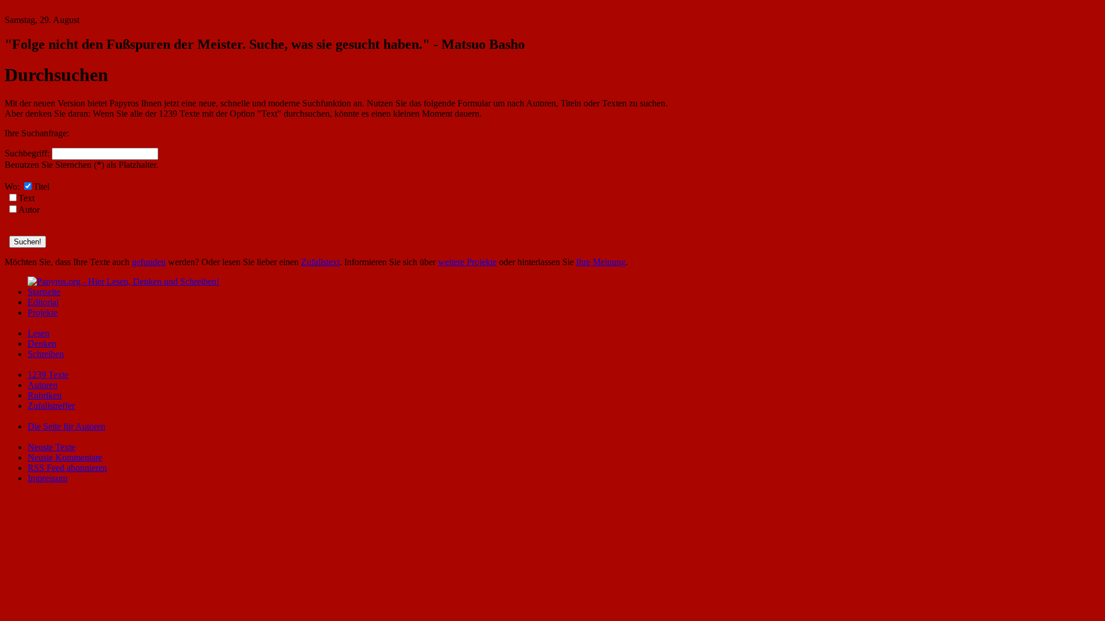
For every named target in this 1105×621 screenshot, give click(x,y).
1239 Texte (48, 374)
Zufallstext (320, 262)
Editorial (43, 302)
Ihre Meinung (601, 262)
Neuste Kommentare (65, 457)
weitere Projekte (467, 262)
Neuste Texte (51, 447)
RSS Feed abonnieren (67, 468)
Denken (42, 343)
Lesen (38, 333)
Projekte (43, 312)
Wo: (12, 186)
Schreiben (46, 354)
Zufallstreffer (51, 406)
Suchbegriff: (27, 153)
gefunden (149, 262)
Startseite (44, 292)
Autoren (43, 385)
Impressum (47, 478)
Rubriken (45, 395)
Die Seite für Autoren (66, 426)
